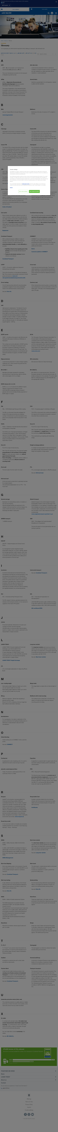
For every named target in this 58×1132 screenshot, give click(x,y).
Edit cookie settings (23, 191)
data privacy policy (25, 183)
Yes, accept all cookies (34, 191)
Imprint (11, 187)
